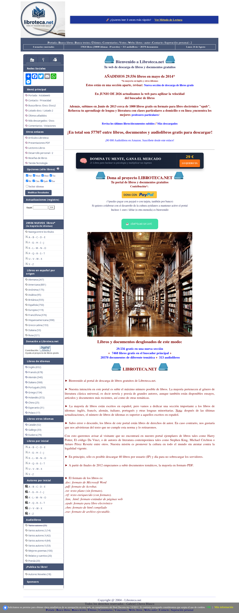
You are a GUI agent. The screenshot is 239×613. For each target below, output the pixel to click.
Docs (45, 105)
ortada (52, 42)
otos (122, 42)
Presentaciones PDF (39, 142)
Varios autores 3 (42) (39, 535)
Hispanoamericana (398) (41, 320)
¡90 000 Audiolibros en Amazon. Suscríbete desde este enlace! (139, 140)
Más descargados (37, 120)
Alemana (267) (36, 279)
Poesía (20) (34, 560)
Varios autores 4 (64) (39, 540)
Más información (224, 607)
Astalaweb (44, 95)
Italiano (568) (35, 382)
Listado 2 (48, 110)
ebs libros (135, 42)
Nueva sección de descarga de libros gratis (169, 85)
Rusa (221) (34, 335)
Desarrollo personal (39, 153)
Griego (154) (35, 392)
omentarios (110, 42)
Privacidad (45, 100)
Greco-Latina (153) (38, 325)
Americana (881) (37, 284)
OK (209, 607)
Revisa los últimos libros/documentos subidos (128, 123)
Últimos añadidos (37, 115)
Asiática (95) (34, 294)
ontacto (157, 42)
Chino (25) (33, 402)
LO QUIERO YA (190, 163)
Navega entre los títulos (41, 231)
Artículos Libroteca (38, 137)
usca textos (82, 42)
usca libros (65, 42)
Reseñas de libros (37, 158)
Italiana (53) (34, 330)
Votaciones (50, 125)
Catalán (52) (34, 424)
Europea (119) (36, 310)
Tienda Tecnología (37, 163)
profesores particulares (145, 114)
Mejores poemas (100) (40, 550)
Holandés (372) (36, 397)
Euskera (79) (35, 434)
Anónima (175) (36, 289)
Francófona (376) (37, 315)
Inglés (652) (34, 367)
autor (146, 42)
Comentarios (35, 125)
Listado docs (34, 110)
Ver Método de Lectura (168, 19)
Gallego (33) (34, 429)
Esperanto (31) (36, 407)
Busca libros (34, 105)
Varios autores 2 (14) (39, 530)
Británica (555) (36, 299)
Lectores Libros (36, 147)
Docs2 (52, 105)
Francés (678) (35, 372)
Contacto (33, 100)
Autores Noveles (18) (39, 574)
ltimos (96, 42)
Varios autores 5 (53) (39, 545)
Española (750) (36, 304)
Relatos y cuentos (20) (40, 555)
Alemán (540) (35, 377)
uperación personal (176, 42)
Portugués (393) (37, 387)
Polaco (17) (34, 412)
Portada (32, 95)
